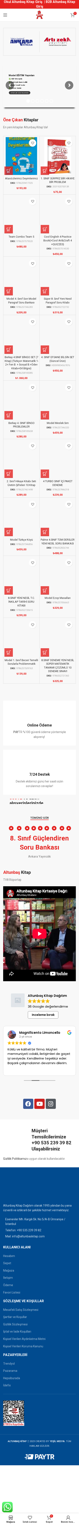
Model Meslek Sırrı (58, 423)
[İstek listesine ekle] (32, 143)
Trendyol (9, 1363)
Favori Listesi (11, 1292)
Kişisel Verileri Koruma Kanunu (23, 1346)
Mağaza (8, 1270)
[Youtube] (39, 1104)
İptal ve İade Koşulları (17, 1331)
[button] (8, 170)
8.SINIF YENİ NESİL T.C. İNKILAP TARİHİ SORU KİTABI (21, 601)
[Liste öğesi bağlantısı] (39, 1230)
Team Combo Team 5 (21, 236)
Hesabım (9, 1256)
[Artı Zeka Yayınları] (58, 41)
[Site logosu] (39, 14)
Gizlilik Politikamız (15, 1158)
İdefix (7, 1385)
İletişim (8, 1277)
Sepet (7, 1263)
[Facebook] (28, 1104)
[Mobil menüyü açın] (5, 15)
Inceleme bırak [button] (43, 1015)
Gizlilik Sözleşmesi (15, 1324)
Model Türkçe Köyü (21, 539)
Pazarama (10, 1370)
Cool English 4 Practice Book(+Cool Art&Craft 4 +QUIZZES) (57, 240)
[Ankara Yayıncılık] (21, 41)
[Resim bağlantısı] (13, 1188)
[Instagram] (51, 1104)
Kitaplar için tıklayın (19, 92)
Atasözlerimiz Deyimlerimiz (21, 178)
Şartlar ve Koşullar (15, 1317)
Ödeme (8, 1285)
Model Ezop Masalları (58, 597)
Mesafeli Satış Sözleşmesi (20, 1309)
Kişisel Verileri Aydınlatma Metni (24, 1339)
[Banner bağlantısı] (39, 801)
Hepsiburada (11, 1378)
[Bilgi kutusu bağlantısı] (39, 723)
